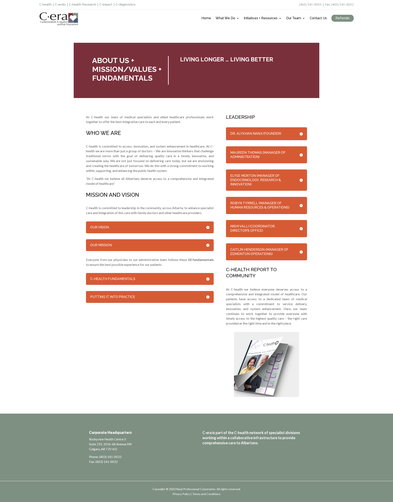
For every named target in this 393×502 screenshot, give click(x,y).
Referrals (342, 18)
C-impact (105, 4)
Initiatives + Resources (261, 18)
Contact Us (318, 18)
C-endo (60, 4)
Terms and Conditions (206, 494)
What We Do (225, 18)
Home (206, 18)
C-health (45, 4)
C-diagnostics (126, 4)
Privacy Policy (181, 494)
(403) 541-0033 (310, 4)
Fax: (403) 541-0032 (339, 4)
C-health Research (82, 4)
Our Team (293, 18)
